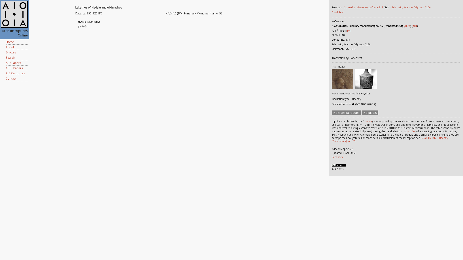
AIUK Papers (14, 68)
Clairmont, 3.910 (344, 49)
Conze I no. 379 (341, 39)
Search (10, 58)
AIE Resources (15, 73)
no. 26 (411, 131)
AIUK (407, 26)
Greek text (338, 12)
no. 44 (368, 121)
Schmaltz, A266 (411, 7)
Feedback (337, 157)
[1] (87, 25)
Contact (11, 79)
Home (10, 42)
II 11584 (339, 30)
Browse (11, 52)
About (10, 47)
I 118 (338, 35)
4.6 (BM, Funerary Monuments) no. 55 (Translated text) (367, 26)
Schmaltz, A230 (351, 44)
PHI (349, 30)
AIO (415, 26)
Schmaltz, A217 (363, 7)
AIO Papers (13, 63)
